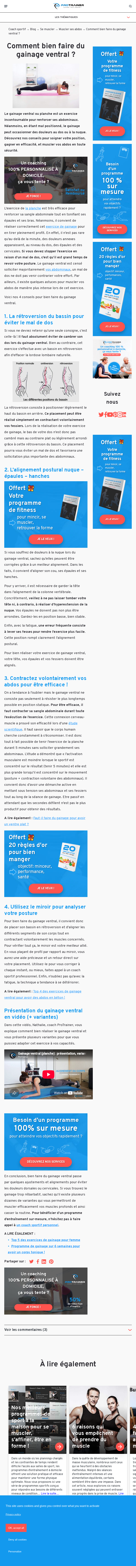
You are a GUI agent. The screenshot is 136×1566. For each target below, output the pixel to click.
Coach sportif (17, 29)
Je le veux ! (45, 539)
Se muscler (47, 29)
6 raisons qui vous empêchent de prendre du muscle (92, 1437)
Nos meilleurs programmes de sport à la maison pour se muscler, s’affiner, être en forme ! (31, 1427)
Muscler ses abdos (70, 29)
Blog (33, 29)
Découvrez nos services (46, 1162)
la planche (33, 208)
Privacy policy (13, 1514)
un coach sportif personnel (37, 1225)
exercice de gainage (61, 227)
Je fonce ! (33, 196)
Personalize (14, 1551)
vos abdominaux (58, 270)
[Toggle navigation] (5, 6)
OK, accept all (16, 1527)
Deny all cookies (17, 1539)
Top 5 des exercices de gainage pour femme (45, 1240)
